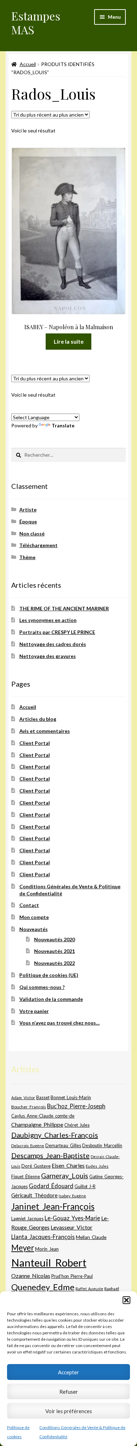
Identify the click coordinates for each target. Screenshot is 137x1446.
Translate (63, 425)
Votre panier (34, 1011)
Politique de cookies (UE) (48, 975)
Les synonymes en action (48, 620)
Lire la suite (69, 341)
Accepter (68, 1372)
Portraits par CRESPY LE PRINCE (57, 632)
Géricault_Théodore (34, 1195)
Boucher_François (28, 1106)
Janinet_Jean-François (52, 1206)
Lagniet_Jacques (27, 1218)
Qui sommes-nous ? (42, 987)
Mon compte (34, 917)
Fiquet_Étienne (25, 1176)
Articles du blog (37, 719)
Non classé (32, 534)
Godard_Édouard (51, 1186)
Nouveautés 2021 (54, 951)
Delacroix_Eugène (27, 1145)
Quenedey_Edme (42, 1287)
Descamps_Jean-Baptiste (50, 1155)
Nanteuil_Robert (48, 1262)
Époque (28, 521)
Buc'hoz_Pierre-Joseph (76, 1106)
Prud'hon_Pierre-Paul (72, 1276)
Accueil (28, 64)
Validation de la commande (51, 999)
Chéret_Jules (77, 1125)
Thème (27, 557)
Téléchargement (38, 545)
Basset (43, 1097)
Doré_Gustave (36, 1166)
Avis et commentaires (44, 731)
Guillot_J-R (85, 1186)
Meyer (22, 1247)
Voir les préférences (68, 1411)
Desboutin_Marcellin (102, 1145)
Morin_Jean (47, 1249)
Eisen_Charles (68, 1165)
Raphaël (111, 1288)
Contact (29, 905)
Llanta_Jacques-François (43, 1236)
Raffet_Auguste (89, 1288)
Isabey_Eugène (72, 1195)
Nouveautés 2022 (54, 963)
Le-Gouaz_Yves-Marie (72, 1218)
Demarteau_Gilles (63, 1145)
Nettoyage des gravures (47, 656)
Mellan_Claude (91, 1237)
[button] (126, 1300)
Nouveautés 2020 (54, 939)
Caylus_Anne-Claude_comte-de (42, 1116)
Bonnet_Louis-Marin (71, 1097)
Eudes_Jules (97, 1166)
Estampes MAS (35, 22)
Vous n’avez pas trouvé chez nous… (59, 1023)
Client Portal (34, 743)
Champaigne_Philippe (37, 1124)
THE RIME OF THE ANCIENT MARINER (64, 608)
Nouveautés (33, 929)
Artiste (28, 509)
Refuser (68, 1391)
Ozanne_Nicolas (30, 1275)
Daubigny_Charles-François (54, 1135)
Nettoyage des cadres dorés (52, 644)
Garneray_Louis (64, 1176)
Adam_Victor (23, 1097)
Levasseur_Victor (71, 1227)
